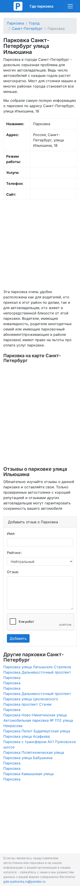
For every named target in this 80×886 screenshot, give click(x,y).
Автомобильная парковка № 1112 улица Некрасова (38, 723)
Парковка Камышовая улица (28, 774)
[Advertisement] (40, 244)
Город (34, 23)
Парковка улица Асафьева (26, 736)
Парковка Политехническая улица (33, 752)
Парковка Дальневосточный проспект (37, 672)
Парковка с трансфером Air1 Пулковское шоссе (39, 744)
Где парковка (41, 6)
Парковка (15, 23)
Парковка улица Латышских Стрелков (37, 667)
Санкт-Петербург (27, 28)
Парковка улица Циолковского (30, 699)
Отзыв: (13, 572)
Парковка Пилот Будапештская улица (36, 731)
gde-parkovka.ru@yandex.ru (24, 881)
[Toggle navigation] (70, 6)
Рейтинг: (14, 552)
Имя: (11, 533)
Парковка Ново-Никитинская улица (35, 715)
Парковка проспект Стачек (27, 704)
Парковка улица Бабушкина (27, 758)
